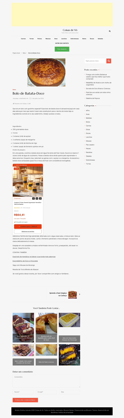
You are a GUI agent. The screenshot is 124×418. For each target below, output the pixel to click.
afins (87, 110)
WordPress (54, 412)
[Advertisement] (62, 14)
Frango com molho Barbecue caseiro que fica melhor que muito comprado (98, 77)
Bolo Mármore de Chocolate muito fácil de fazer (23, 338)
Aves (56, 38)
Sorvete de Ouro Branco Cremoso (98, 88)
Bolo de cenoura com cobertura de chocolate (69, 362)
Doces (92, 38)
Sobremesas (75, 38)
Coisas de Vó (70, 30)
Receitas (89, 152)
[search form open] (109, 31)
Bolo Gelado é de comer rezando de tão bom (23, 362)
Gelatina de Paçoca (93, 98)
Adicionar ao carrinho (28, 231)
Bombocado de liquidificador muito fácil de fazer (46, 338)
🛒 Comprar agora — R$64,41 (28, 226)
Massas (48, 38)
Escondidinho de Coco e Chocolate (25, 261)
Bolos (84, 38)
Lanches (64, 38)
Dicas (88, 129)
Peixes (40, 38)
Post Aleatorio (62, 49)
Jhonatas (15, 98)
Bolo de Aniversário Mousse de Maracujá (69, 339)
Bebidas (89, 118)
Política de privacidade (65, 412)
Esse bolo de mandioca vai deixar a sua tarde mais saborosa (34, 257)
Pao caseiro (90, 145)
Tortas (32, 38)
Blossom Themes (91, 410)
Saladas (100, 38)
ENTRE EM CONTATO (62, 43)
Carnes (23, 38)
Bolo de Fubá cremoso (46, 362)
